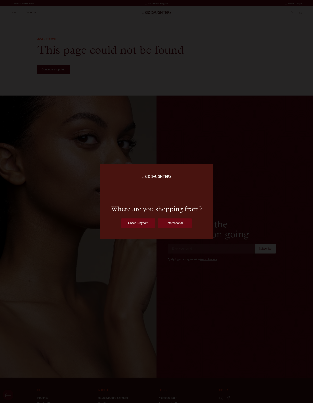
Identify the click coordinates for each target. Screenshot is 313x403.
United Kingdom (138, 223)
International (175, 223)
